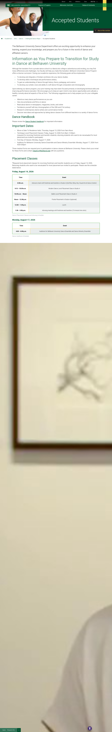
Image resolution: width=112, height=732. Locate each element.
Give (85, 1)
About (63, 1)
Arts (70, 1)
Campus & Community (88, 5)
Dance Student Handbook (34, 121)
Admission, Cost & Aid (66, 5)
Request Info (11, 730)
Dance (21, 38)
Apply (4, 730)
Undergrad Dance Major (33, 38)
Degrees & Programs (44, 5)
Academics (8, 38)
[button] (90, 728)
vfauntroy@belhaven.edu (41, 151)
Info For (93, 1)
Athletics (77, 1)
